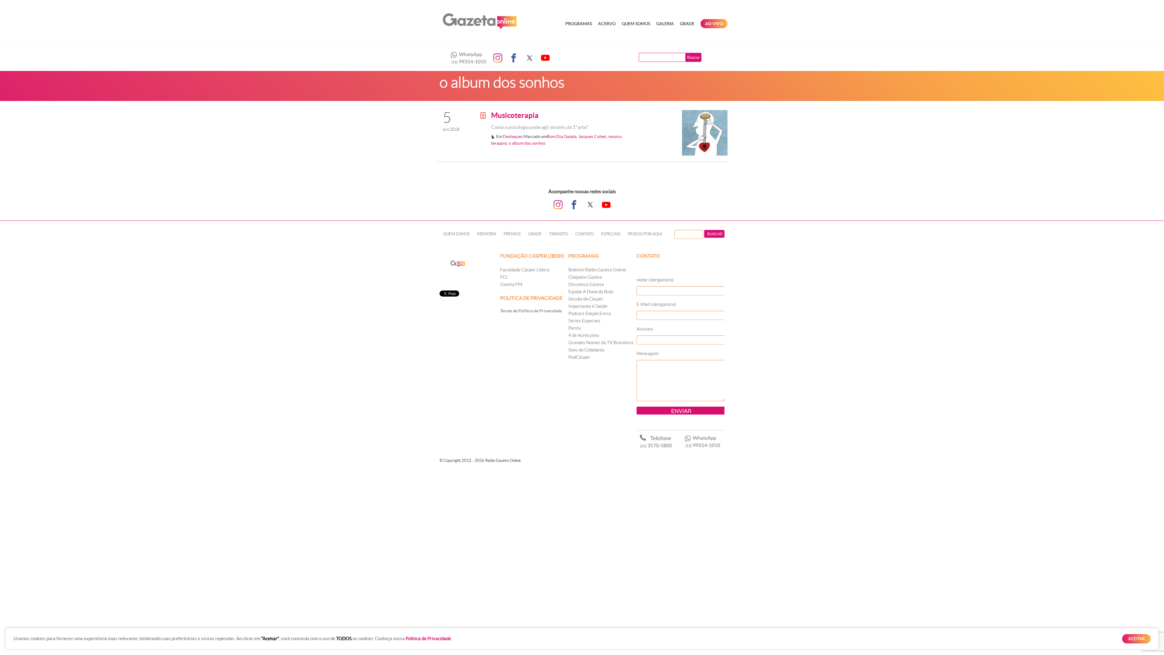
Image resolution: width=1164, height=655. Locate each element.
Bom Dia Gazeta (562, 136)
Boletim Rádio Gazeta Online (597, 269)
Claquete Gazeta (585, 277)
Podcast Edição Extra (589, 313)
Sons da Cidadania (586, 349)
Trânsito (558, 234)
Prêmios (512, 234)
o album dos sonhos (527, 143)
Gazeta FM (511, 284)
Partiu (574, 328)
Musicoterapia (515, 115)
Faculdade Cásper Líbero (524, 269)
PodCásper (579, 357)
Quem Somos (636, 23)
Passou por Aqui (645, 234)
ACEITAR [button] (1136, 639)
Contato (584, 234)
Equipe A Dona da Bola (590, 291)
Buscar (693, 57)
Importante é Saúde (587, 306)
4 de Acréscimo (583, 335)
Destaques (513, 136)
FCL (504, 277)
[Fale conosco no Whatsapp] (467, 58)
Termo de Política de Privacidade (531, 310)
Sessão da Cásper (585, 298)
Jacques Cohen (592, 136)
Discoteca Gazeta (586, 284)
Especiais (610, 234)
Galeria (665, 23)
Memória (486, 234)
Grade (687, 23)
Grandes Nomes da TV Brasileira (600, 342)
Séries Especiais (584, 320)
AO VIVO (714, 23)
